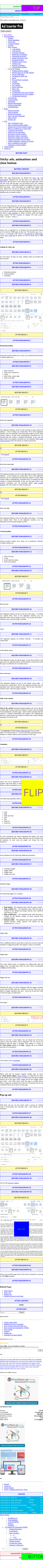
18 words (39, 1269)
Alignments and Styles (19, 56)
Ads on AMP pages (18, 74)
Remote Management (15, 103)
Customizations (13, 100)
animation (33, 1359)
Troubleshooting (13, 107)
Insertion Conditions (18, 65)
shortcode (7, 1368)
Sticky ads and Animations (16, 116)
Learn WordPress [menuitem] (13, 1522)
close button (3, 1363)
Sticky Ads (15, 89)
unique (15, 1368)
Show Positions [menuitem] (14, 1533)
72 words (39, 902)
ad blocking (3, 1359)
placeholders (4, 180)
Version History (9, 147)
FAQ (5, 121)
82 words (39, 703)
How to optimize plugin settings (18, 125)
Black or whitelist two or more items (19, 128)
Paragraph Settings (18, 60)
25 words (39, 959)
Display (28, 1045)
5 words (40, 267)
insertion (2, 1366)
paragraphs (12, 1366)
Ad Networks (12, 98)
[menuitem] (23, 1549)
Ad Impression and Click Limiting (23, 94)
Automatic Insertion (18, 53)
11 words (40, 807)
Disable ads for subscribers (16, 132)
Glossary (11, 45)
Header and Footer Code (20, 58)
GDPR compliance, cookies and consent (21, 141)
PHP (17, 1366)
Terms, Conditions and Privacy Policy (16, 1489)
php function (21, 1366)
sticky (11, 1368)
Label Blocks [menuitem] (13, 1531)
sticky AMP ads (10, 235)
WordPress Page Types (19, 62)
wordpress (23, 1368)
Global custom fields (14, 105)
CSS (14, 1363)
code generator (13, 213)
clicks (34, 1361)
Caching (14, 82)
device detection (32, 1363)
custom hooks (19, 1363)
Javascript (7, 1366)
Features (10, 38)
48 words (39, 225)
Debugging (11, 101)
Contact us (7, 148)
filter (10, 1365)
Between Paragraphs (14, 114)
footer (13, 1365)
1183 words (39, 169)
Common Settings (13, 44)
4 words (40, 1055)
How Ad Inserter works (15, 123)
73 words (39, 201)
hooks (29, 1364)
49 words (39, 1035)
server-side (36, 1366)
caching (30, 1361)
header (23, 1365)
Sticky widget (22, 1076)
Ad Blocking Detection (19, 96)
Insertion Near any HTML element (23, 72)
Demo (6, 109)
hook (27, 1365)
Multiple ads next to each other (13, 1296)
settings (2, 1368)
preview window (13, 1183)
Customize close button (15, 130)
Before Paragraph (13, 110)
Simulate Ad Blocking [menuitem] (16, 1545)
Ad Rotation (16, 83)
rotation (30, 1366)
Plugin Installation (13, 40)
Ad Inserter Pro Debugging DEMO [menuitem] (16, 1527)
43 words (39, 609)
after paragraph (23, 1359)
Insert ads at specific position (17, 134)
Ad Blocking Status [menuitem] (15, 1543)
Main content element (23, 731)
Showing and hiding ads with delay (19, 139)
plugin (26, 1366)
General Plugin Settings (19, 67)
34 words (39, 655)
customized (16, 1060)
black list (26, 1361)
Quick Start (11, 42)
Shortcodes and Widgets (19, 54)
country (10, 1363)
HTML (33, 1365)
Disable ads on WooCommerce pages (20, 127)
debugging (25, 1363)
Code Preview (16, 51)
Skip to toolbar (4, 1515)
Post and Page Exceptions (20, 80)
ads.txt (14, 78)
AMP (29, 1359)
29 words (39, 513)
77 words (39, 425)
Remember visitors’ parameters (17, 136)
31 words (39, 831)
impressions (38, 1364)
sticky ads (35, 178)
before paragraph (9, 1361)
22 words (39, 938)
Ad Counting (16, 85)
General (6, 454)
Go (40, 1350)
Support (6, 1484)
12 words (39, 350)
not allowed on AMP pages (33, 234)
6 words (40, 1178)
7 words (40, 850)
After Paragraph (13, 112)
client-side (39, 1361)
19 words (39, 366)
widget (18, 1368)
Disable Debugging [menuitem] (15, 1529)
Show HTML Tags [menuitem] (15, 1539)
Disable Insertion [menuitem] (14, 1541)
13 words (39, 252)
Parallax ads (12, 119)
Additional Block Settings (20, 71)
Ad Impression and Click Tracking (23, 92)
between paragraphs (19, 1361)
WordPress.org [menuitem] (12, 1518)
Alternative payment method (17, 145)
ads (14, 1359)
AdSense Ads (16, 63)
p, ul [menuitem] (15, 1537)
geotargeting (18, 1364)
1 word (40, 284)
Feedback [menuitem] (11, 1525)
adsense (18, 1359)
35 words (39, 777)
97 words (39, 173)
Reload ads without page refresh (18, 138)
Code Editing (16, 49)
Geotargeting (16, 91)
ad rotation (10, 1359)
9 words (40, 864)
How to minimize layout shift (17, 143)
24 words (39, 1100)
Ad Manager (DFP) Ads (19, 76)
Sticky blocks (12, 118)
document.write (4, 1365)
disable (38, 1363)
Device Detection (17, 87)
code (7, 1363)
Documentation (9, 36)
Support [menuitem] (10, 1523)
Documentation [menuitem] (13, 1520)
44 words (39, 982)
